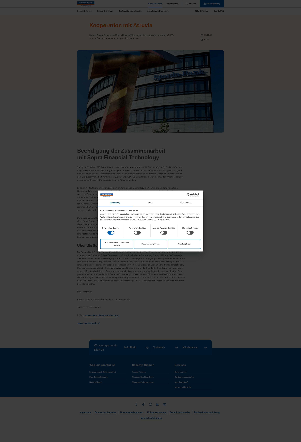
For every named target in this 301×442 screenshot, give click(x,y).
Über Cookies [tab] (185, 203)
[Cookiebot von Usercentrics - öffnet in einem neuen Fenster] (190, 195)
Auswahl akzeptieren (150, 244)
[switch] (137, 233)
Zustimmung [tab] (115, 203)
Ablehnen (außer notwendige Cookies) (117, 243)
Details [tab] (150, 203)
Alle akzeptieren (184, 244)
